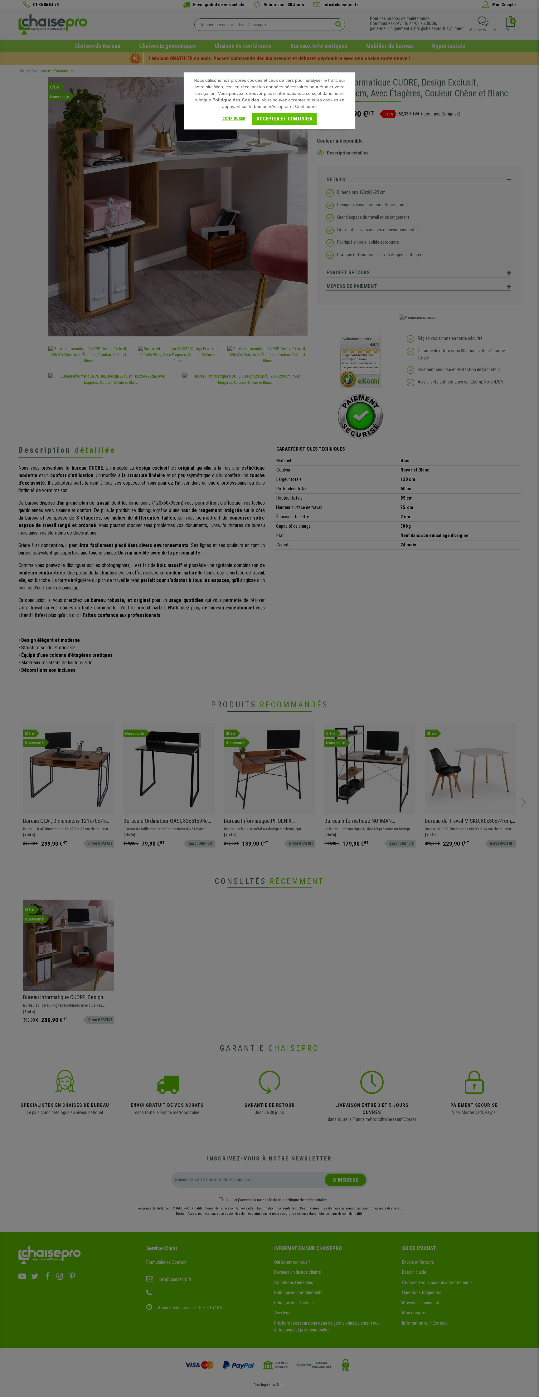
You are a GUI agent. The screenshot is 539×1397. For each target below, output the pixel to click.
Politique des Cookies (235, 99)
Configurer (233, 118)
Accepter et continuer (284, 119)
